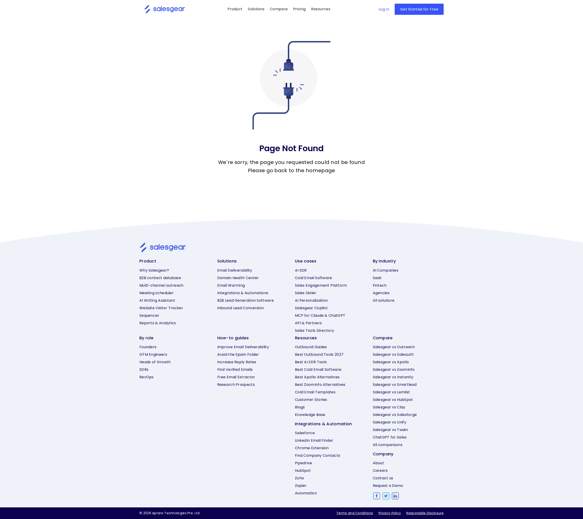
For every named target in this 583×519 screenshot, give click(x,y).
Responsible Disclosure (425, 513)
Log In (383, 9)
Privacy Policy (389, 513)
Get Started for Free (419, 9)
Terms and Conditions (354, 513)
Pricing (299, 9)
